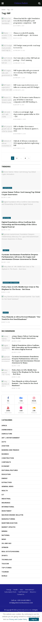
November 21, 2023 (20, 119)
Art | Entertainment (11, 438)
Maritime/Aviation (9, 523)
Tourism (5, 572)
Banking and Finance (11, 282)
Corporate (7, 188)
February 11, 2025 (19, 77)
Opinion (5, 547)
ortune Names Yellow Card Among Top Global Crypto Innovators (25, 337)
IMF (12, 10)
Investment (7, 511)
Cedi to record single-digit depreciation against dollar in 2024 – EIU (26, 114)
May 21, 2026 (6, 292)
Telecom (5, 564)
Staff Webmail (23, 592)
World (4, 576)
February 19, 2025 (19, 50)
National (6, 218)
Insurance (6, 503)
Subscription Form (10, 592)
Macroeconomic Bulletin (12, 515)
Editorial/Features (10, 470)
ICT (3, 495)
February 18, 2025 (19, 63)
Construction (8, 458)
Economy (5, 466)
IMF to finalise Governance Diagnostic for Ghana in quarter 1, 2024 (25, 128)
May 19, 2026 (6, 322)
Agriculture (7, 434)
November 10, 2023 (20, 133)
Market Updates (8, 527)
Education (6, 474)
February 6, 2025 (19, 90)
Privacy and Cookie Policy (18, 619)
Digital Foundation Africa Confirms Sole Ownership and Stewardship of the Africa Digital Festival (19, 224)
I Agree (34, 619)
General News (7, 486)
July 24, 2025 (18, 38)
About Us (33, 592)
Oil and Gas (6, 543)
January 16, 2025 (19, 104)
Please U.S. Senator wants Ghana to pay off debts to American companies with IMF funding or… (26, 99)
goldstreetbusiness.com (24, 610)
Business (5, 454)
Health (6, 250)
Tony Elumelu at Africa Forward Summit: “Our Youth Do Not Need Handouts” (25, 383)
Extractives (7, 482)
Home (3, 10)
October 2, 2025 (19, 25)
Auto (4, 442)
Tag (8, 10)
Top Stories (7, 568)
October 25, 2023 (19, 148)
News (4, 539)
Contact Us (20, 594)
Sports (5, 555)
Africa (5, 312)
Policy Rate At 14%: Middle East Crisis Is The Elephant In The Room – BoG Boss (25, 372)
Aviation (5, 446)
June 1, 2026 (6, 262)
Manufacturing (8, 519)
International (8, 507)
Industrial (6, 499)
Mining (4, 531)
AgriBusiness (7, 430)
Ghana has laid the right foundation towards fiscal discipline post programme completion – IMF (26, 20)
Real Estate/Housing (10, 551)
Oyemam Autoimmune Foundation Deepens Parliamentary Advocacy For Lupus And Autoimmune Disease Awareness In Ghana (20, 256)
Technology (7, 560)
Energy (4, 478)
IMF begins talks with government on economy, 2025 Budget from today (26, 72)
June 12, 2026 (6, 197)
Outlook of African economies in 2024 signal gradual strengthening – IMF (26, 143)
